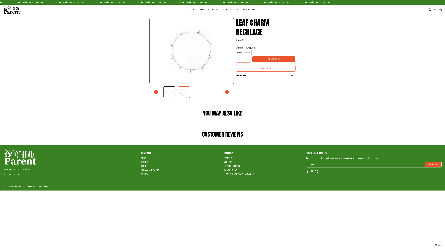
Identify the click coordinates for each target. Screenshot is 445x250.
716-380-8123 (13, 174)
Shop (192, 10)
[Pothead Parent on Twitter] (316, 172)
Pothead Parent (25, 186)
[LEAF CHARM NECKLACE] (191, 51)
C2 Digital (44, 186)
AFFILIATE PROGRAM (150, 170)
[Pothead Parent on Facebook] (307, 171)
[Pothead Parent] (12, 10)
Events (215, 10)
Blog (236, 10)
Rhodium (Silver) (243, 52)
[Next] (227, 92)
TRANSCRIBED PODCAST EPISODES (239, 174)
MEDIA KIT (228, 162)
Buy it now (266, 68)
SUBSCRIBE (433, 164)
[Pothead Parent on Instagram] (312, 172)
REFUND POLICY (230, 170)
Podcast (227, 10)
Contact (145, 174)
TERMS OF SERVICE (232, 166)
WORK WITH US (249, 10)
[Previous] (156, 92)
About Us (228, 158)
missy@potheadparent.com (18, 169)
